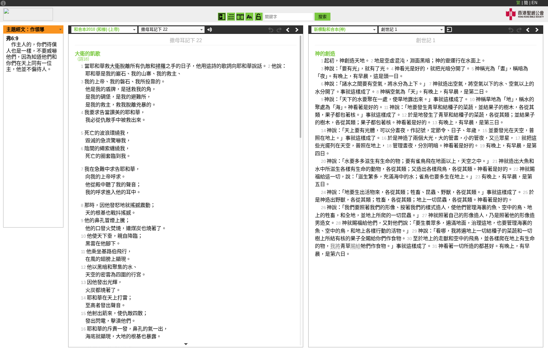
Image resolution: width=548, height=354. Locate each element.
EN (534, 2)
